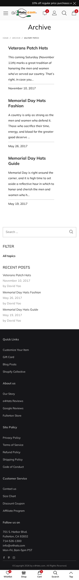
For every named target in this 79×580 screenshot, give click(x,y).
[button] (71, 232)
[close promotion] (74, 3)
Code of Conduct (13, 467)
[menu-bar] (7, 13)
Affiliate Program (14, 510)
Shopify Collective (14, 371)
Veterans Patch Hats (28, 48)
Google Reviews (13, 408)
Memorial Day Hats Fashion (22, 292)
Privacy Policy (12, 437)
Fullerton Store (12, 415)
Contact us (9, 489)
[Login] (54, 13)
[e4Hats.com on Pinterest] (9, 557)
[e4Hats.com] (25, 13)
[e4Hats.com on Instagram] (14, 557)
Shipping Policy (13, 459)
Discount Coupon (14, 503)
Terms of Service (13, 445)
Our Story (9, 394)
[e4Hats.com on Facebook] (4, 557)
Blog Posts (9, 364)
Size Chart (9, 496)
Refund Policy (11, 452)
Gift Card (8, 357)
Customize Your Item (16, 350)
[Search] (64, 13)
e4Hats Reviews (13, 401)
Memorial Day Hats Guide (20, 309)
